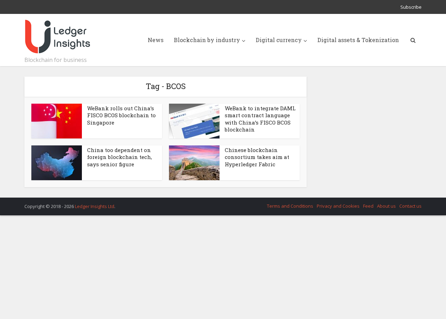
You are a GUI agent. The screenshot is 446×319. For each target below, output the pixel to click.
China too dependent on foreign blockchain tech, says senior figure (119, 157)
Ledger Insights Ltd (94, 206)
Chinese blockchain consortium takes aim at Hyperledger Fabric (257, 157)
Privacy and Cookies (338, 206)
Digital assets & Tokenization (358, 39)
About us (386, 206)
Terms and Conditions (290, 206)
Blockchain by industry (207, 39)
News (155, 39)
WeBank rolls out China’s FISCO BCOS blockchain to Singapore (121, 115)
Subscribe (411, 7)
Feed (368, 206)
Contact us (410, 206)
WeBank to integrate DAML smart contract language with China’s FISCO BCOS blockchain (260, 119)
